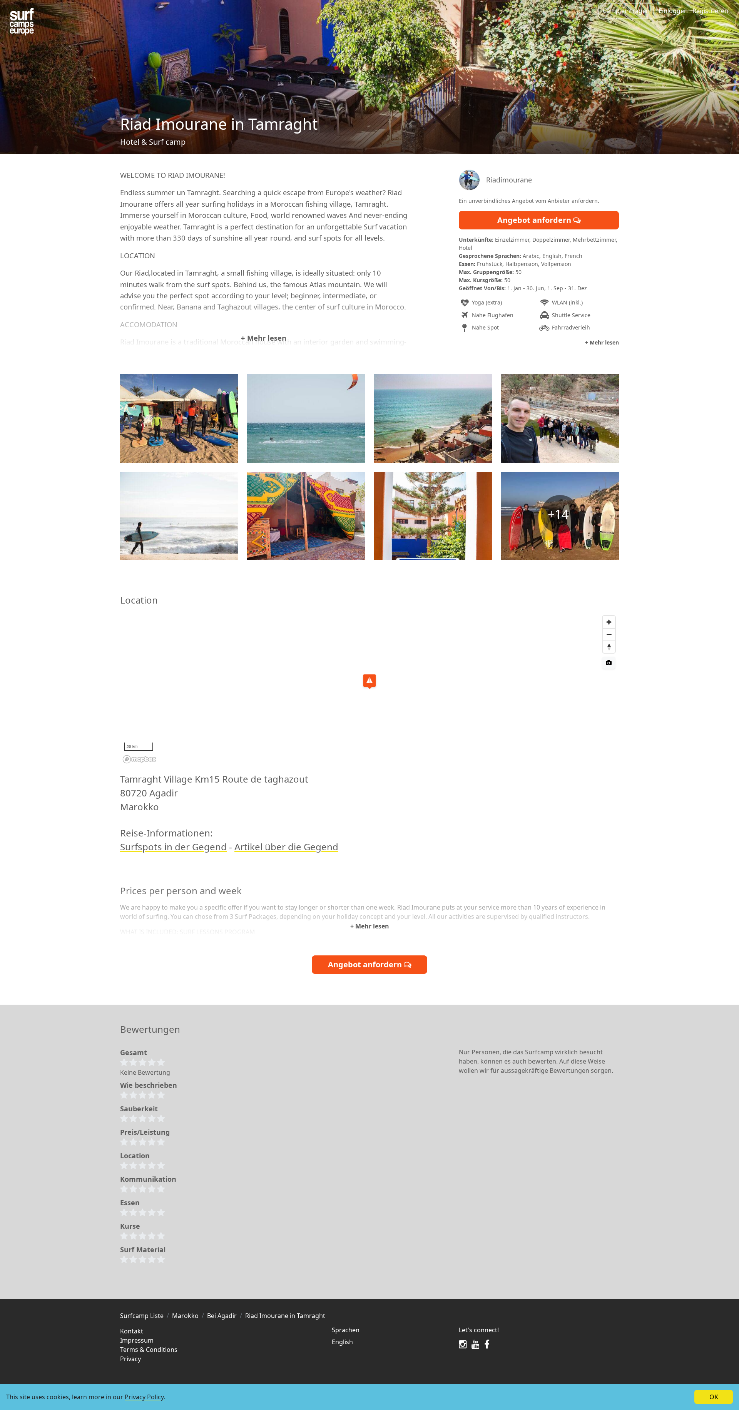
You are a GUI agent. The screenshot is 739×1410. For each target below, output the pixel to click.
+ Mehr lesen (263, 338)
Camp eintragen (626, 11)
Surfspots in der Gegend (173, 846)
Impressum (137, 1340)
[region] (369, 689)
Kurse (130, 1226)
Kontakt (131, 1331)
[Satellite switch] (608, 663)
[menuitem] (391, 1341)
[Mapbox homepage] (139, 759)
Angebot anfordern (535, 220)
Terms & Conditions (148, 1349)
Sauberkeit (139, 1108)
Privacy (130, 1359)
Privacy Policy (144, 1397)
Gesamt (133, 1052)
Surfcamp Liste (142, 1315)
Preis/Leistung (145, 1132)
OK (713, 1397)
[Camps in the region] (22, 22)
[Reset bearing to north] (609, 647)
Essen (130, 1202)
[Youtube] (475, 1344)
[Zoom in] (609, 622)
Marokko (185, 1315)
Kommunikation (148, 1179)
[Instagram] (463, 1344)
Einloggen (673, 11)
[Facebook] (487, 1344)
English (342, 1342)
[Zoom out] (609, 634)
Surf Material (143, 1249)
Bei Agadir (222, 1315)
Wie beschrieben (148, 1085)
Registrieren (710, 11)
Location (135, 1155)
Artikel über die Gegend (286, 846)
